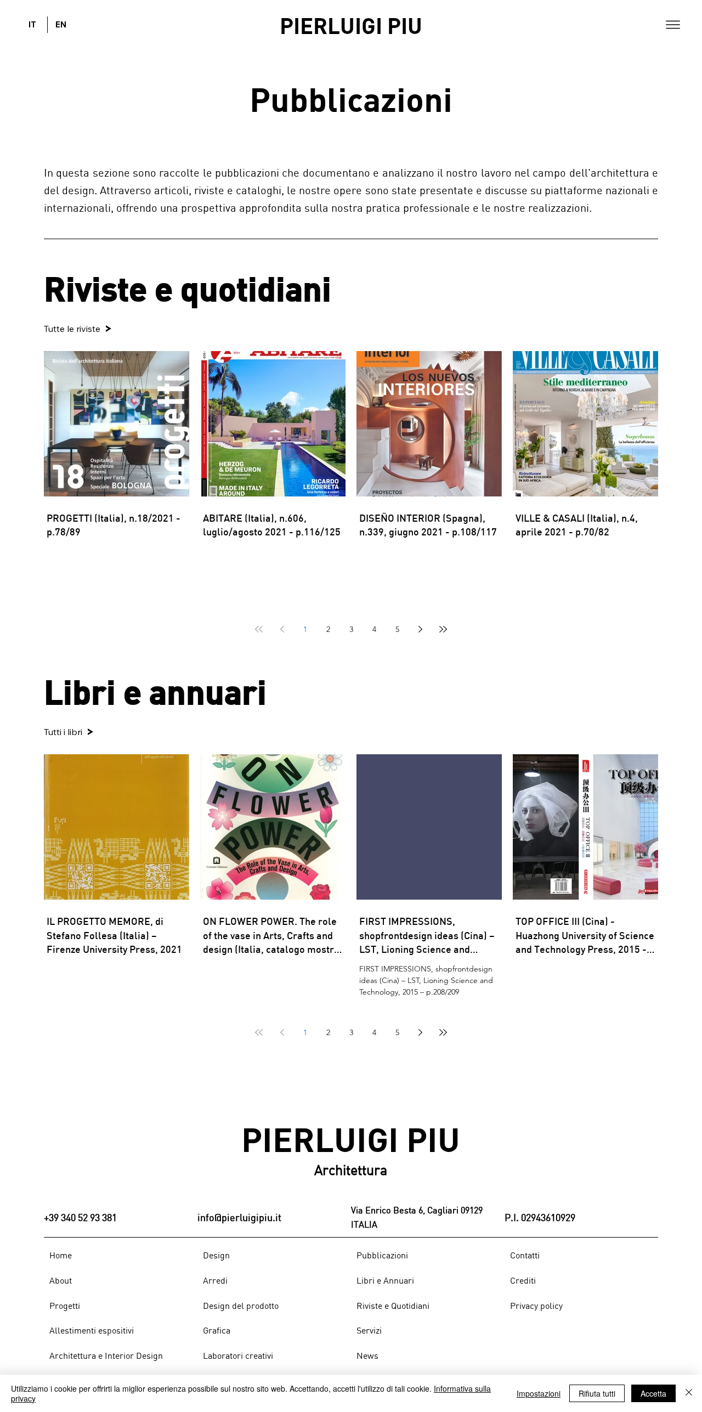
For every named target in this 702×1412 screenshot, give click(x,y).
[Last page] (443, 629)
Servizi (369, 1330)
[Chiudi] (688, 1393)
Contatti (525, 1255)
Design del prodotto (241, 1305)
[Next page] (420, 629)
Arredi (215, 1280)
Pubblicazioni (382, 1255)
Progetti (64, 1305)
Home (60, 1255)
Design (216, 1255)
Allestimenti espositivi (91, 1330)
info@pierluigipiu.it (239, 1217)
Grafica (216, 1330)
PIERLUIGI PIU (351, 25)
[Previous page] (282, 629)
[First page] (259, 629)
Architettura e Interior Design (106, 1355)
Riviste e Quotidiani (392, 1305)
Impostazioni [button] (539, 1393)
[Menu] (673, 24)
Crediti (523, 1280)
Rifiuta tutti (597, 1393)
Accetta (653, 1393)
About (60, 1280)
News (367, 1355)
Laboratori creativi (238, 1355)
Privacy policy (536, 1305)
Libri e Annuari (385, 1280)
